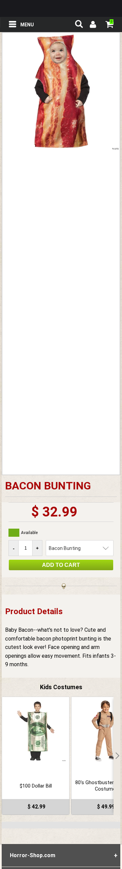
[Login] (92, 25)
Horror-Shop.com (61, 8)
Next (117, 756)
